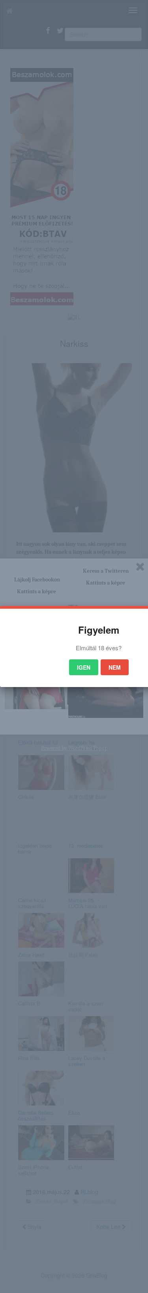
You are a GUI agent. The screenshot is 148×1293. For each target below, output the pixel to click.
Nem (115, 667)
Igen (83, 667)
